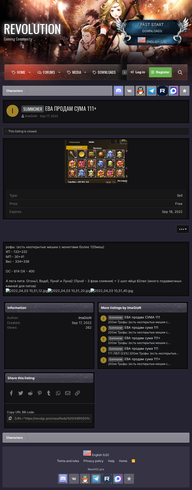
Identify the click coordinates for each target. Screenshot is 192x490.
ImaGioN (31, 116)
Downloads (107, 72)
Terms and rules (68, 461)
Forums (49, 72)
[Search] (180, 72)
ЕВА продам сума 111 (133, 327)
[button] (29, 72)
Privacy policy (94, 461)
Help (111, 461)
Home (21, 72)
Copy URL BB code (20, 412)
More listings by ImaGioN (121, 308)
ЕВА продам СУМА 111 (134, 317)
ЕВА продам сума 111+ (134, 338)
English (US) (156, 42)
